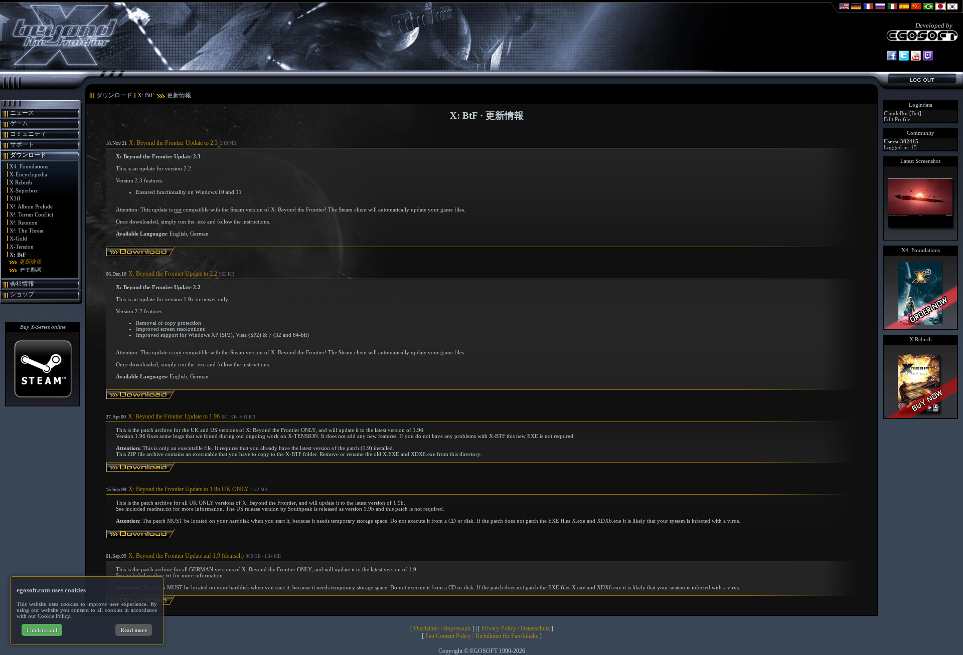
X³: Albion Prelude (31, 206)
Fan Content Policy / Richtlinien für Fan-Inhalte (481, 635)
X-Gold (18, 239)
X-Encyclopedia (28, 174)
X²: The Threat (27, 231)
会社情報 (22, 283)
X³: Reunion (24, 223)
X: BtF (18, 255)
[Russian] (880, 11)
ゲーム (19, 123)
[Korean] (952, 11)
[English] (844, 11)
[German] (856, 11)
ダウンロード (28, 154)
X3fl (15, 198)
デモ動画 (30, 270)
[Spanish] (904, 11)
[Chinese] (916, 11)
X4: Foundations (29, 166)
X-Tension (22, 247)
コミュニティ (28, 133)
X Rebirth (21, 182)
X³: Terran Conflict (31, 214)
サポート (22, 144)
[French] (868, 11)
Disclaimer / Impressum (442, 628)
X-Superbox (24, 190)
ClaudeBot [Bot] (902, 113)
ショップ (22, 294)
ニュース (22, 112)
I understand (42, 630)
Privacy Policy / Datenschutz (516, 628)
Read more (133, 630)
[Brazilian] (928, 11)
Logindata (920, 105)
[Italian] (892, 11)
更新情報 (30, 262)
